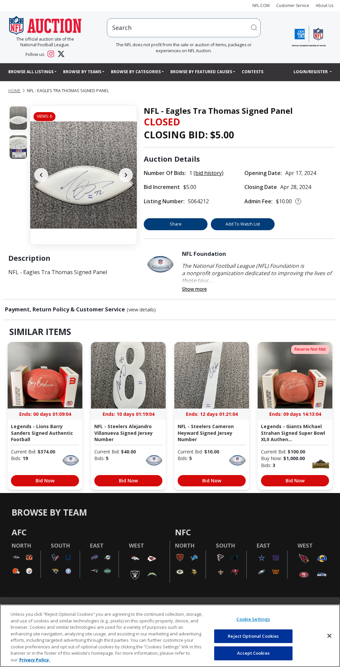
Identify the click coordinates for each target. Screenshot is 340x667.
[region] (170, 635)
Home (14, 90)
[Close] (329, 635)
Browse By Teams (82, 72)
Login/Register (311, 72)
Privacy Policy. (34, 660)
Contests (252, 72)
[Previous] (41, 175)
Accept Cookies (253, 653)
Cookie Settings (253, 619)
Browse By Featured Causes (201, 72)
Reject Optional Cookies (253, 636)
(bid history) (208, 173)
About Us (324, 5)
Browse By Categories (136, 72)
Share (176, 224)
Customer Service (292, 5)
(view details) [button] (141, 310)
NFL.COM (261, 5)
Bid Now (45, 480)
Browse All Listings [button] (30, 72)
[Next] (126, 175)
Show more (194, 289)
